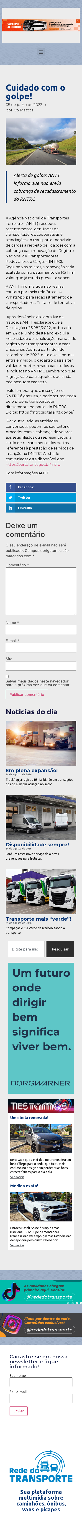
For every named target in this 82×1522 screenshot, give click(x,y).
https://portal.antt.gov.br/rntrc (33, 464)
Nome (12, 622)
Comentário (17, 565)
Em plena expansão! (32, 770)
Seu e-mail (18, 1392)
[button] (41, 52)
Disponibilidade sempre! (37, 844)
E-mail (13, 640)
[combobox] (26, 949)
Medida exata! (24, 1185)
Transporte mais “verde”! (38, 919)
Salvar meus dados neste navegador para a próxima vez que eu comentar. (38, 683)
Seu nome (18, 1376)
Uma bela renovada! (29, 1117)
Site (9, 659)
